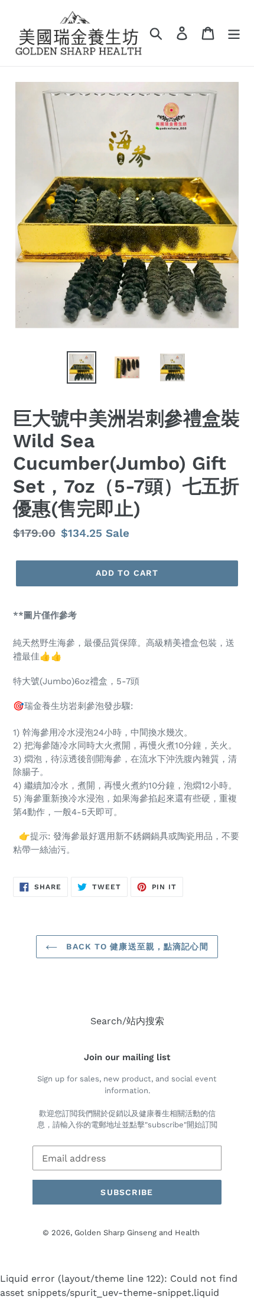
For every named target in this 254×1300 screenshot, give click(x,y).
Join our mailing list (127, 1057)
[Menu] (234, 33)
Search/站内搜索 (127, 1021)
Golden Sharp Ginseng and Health (137, 1232)
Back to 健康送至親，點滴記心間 (135, 946)
